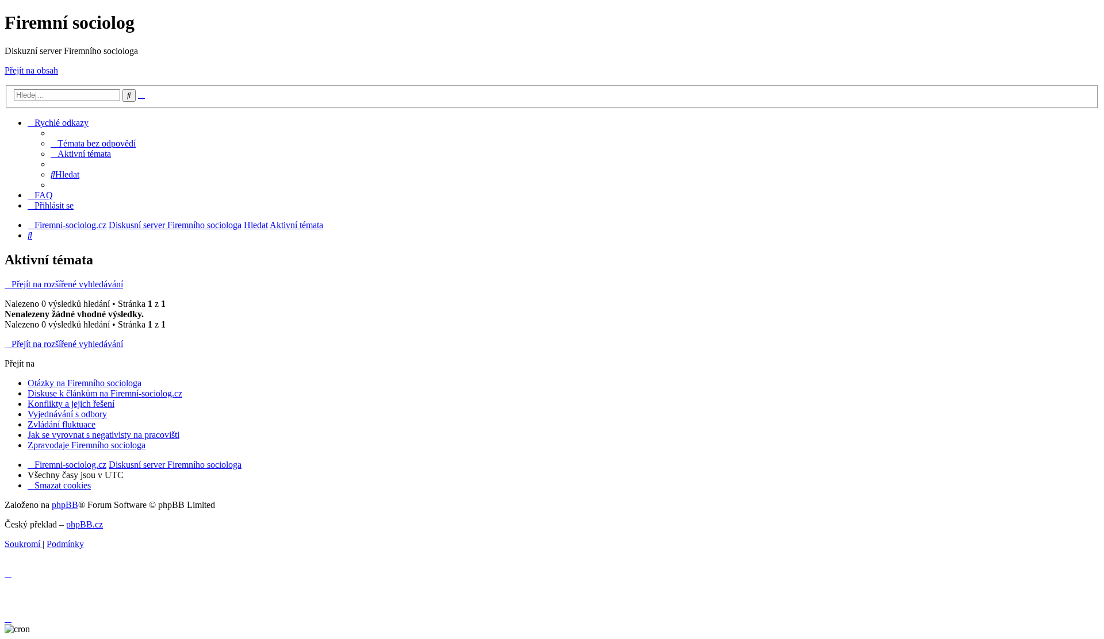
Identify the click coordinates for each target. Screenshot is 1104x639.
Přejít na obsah (31, 70)
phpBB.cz (84, 524)
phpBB (65, 505)
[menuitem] (93, 143)
